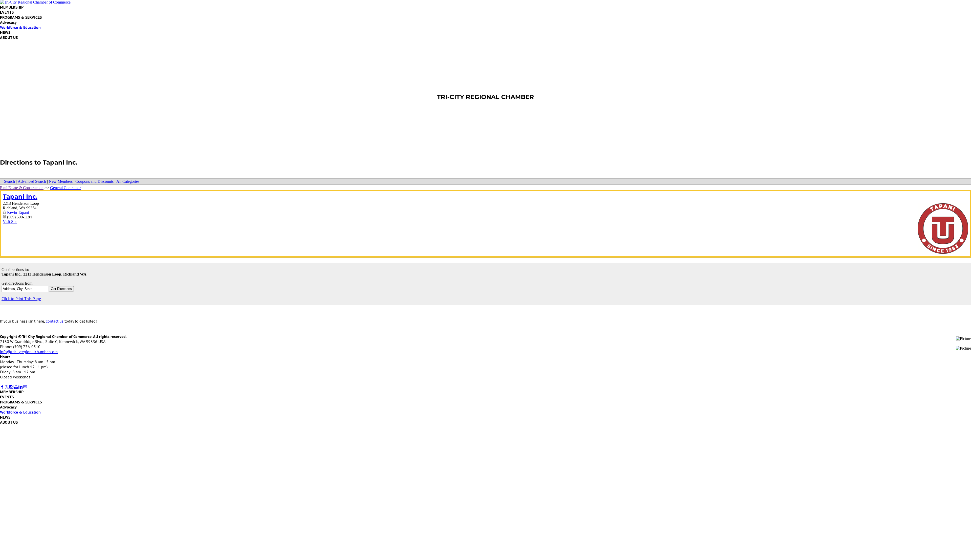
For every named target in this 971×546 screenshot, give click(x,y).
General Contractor (65, 188)
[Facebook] (2, 387)
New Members (61, 181)
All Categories (127, 181)
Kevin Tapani (18, 212)
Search (9, 181)
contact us (54, 321)
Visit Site (10, 221)
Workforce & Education (20, 27)
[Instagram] (11, 387)
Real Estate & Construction (21, 188)
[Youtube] (16, 387)
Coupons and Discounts (94, 181)
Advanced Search (32, 181)
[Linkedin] (20, 387)
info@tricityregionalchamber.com (29, 351)
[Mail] (25, 387)
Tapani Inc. (20, 196)
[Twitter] (7, 387)
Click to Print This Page (21, 298)
